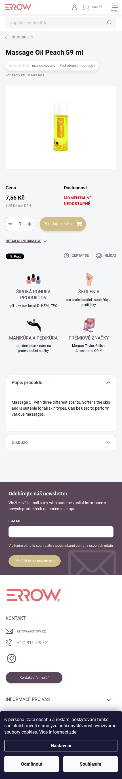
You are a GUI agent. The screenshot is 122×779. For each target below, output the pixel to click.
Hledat (109, 23)
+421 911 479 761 (33, 642)
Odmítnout (31, 764)
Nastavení (61, 745)
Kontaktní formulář (34, 678)
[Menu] (115, 7)
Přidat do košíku (57, 223)
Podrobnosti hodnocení (78, 66)
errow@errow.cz (31, 631)
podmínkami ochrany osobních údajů (84, 546)
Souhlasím (90, 764)
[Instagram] (11, 658)
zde (72, 732)
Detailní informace (23, 241)
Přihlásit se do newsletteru (34, 561)
